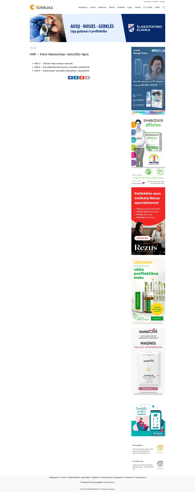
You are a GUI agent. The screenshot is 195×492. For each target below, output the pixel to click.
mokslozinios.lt (106, 477)
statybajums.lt (54, 477)
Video (157, 7)
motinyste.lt (129, 477)
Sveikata (121, 7)
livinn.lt (111, 482)
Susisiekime (148, 1)
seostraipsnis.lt (140, 477)
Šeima (112, 7)
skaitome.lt (96, 477)
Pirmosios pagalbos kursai (98, 482)
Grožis (93, 7)
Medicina (102, 7)
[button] (70, 77)
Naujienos (82, 7)
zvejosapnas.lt (118, 477)
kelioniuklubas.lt (74, 477)
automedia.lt (85, 477)
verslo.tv (64, 477)
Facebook (155, 1)
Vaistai (138, 7)
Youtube (162, 1)
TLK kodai (147, 7)
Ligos (129, 7)
